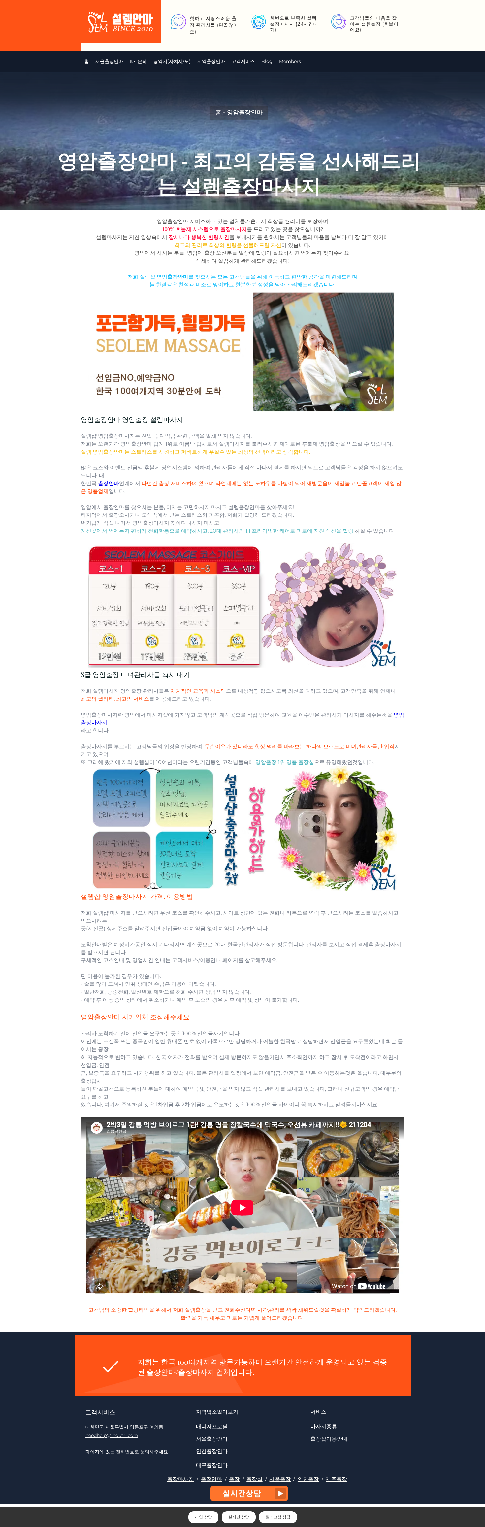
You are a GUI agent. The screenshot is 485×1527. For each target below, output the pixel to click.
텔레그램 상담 (278, 1517)
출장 (234, 1479)
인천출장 (308, 1479)
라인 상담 (203, 1517)
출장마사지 (180, 1479)
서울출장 (280, 1479)
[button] (172, 61)
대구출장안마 (212, 1464)
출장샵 (254, 1479)
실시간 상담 (238, 1517)
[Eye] (249, 1493)
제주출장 (336, 1479)
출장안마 (211, 1479)
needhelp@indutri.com (111, 1435)
